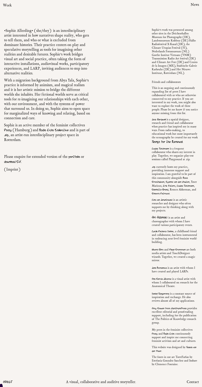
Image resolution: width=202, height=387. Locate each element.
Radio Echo (169, 334)
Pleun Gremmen (177, 249)
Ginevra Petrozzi (160, 193)
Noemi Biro (157, 249)
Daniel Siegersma (160, 293)
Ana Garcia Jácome (161, 279)
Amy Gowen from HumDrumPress (169, 308)
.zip (6, 135)
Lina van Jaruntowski (162, 200)
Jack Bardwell (159, 119)
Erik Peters (169, 186)
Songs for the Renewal (167, 141)
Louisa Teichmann (160, 148)
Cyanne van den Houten (177, 182)
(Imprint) (12, 170)
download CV (12, 161)
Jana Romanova (159, 268)
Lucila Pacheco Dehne (162, 231)
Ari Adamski (159, 217)
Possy (8, 130)
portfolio (74, 156)
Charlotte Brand (160, 189)
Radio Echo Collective (54, 130)
